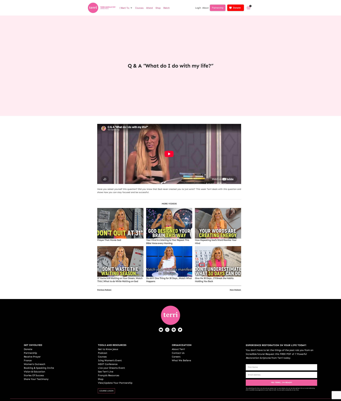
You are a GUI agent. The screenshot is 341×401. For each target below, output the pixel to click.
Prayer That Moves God (109, 240)
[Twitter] (180, 330)
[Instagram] (167, 330)
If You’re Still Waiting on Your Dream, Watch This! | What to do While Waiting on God (120, 280)
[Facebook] (174, 330)
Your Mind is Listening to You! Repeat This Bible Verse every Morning (167, 242)
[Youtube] (161, 330)
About (205, 8)
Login (198, 8)
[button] (126, 8)
